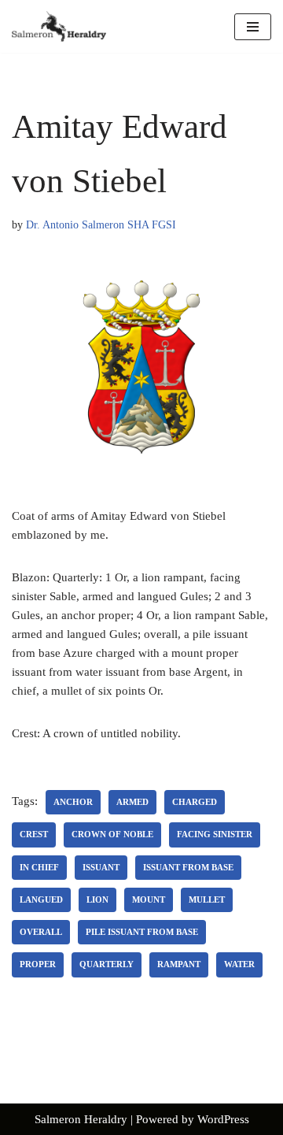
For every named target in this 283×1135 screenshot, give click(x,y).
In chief (39, 867)
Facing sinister (214, 834)
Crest (34, 834)
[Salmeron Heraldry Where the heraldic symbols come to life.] (59, 26)
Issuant (101, 867)
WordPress (223, 1119)
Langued (41, 899)
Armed (132, 802)
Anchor (73, 802)
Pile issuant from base (142, 932)
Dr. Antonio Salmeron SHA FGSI (101, 225)
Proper (38, 964)
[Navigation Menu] (252, 26)
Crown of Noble (112, 834)
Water (239, 964)
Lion (97, 899)
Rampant (178, 964)
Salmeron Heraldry (81, 1119)
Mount (148, 899)
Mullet (207, 899)
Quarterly (106, 964)
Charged (194, 802)
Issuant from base (188, 867)
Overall (41, 932)
